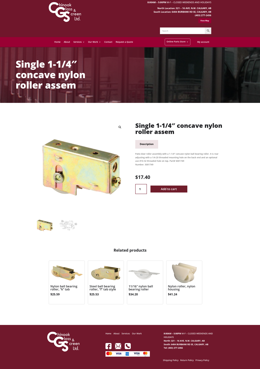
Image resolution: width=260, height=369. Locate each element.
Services (77, 41)
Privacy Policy (202, 360)
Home (57, 41)
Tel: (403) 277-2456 (173, 347)
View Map (204, 20)
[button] (120, 127)
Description (147, 144)
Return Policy (187, 360)
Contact (108, 41)
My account (203, 41)
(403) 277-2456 (203, 15)
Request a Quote (124, 41)
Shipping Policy (170, 360)
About (67, 41)
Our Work (93, 41)
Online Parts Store (176, 41)
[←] (37, 111)
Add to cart (169, 189)
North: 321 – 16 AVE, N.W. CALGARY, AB (184, 340)
